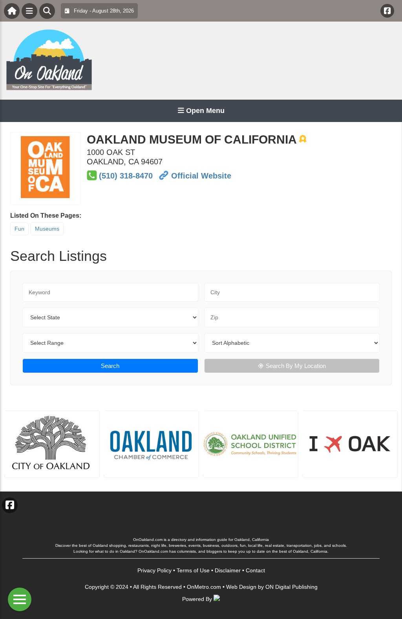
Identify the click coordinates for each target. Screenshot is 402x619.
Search (110, 365)
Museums (47, 229)
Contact (255, 570)
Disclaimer (228, 570)
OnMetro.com (204, 587)
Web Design (241, 587)
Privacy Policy (154, 570)
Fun (19, 229)
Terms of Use (193, 570)
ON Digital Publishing (291, 587)
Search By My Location (296, 365)
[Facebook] (387, 11)
